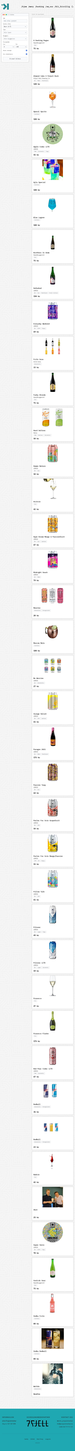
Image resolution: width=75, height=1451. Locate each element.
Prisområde (6, 42)
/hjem (24, 6)
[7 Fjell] (37, 1423)
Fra (4, 44)
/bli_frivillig (62, 6)
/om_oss (49, 6)
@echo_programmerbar (65, 1421)
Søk (4, 18)
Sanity (26, 1439)
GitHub (32, 1439)
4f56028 (37, 1442)
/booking (39, 6)
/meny (31, 6)
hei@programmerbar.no (65, 1424)
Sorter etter (7, 24)
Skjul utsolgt (7, 50)
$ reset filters (15, 59)
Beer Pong (40, 1439)
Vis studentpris (8, 54)
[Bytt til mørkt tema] (72, 6)
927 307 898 (12, 1424)
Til (16, 44)
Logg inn (48, 1439)
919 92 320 (69, 1427)
